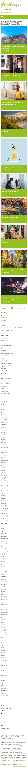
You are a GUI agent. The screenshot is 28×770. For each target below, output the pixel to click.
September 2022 (4, 521)
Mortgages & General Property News (9, 353)
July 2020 (3, 586)
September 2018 (4, 642)
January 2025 (4, 450)
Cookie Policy (16, 766)
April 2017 (3, 685)
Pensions (3, 358)
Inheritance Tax (4, 340)
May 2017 (3, 683)
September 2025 (4, 429)
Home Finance (4, 335)
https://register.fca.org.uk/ (7, 745)
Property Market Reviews (7, 366)
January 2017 (4, 693)
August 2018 (4, 645)
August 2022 (4, 523)
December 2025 (4, 422)
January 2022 (4, 541)
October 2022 (4, 518)
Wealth (2, 388)
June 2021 (3, 559)
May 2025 (3, 440)
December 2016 (4, 695)
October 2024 (4, 457)
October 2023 (4, 488)
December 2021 (4, 543)
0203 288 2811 (18, 750)
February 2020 (4, 599)
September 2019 (4, 612)
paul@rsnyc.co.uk (6, 12)
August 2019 (4, 614)
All (1, 315)
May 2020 (3, 592)
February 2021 (4, 569)
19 (21, 308)
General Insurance (5, 333)
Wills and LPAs (4, 391)
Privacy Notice (23, 766)
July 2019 (3, 617)
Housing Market (5, 338)
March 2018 (3, 657)
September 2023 (4, 490)
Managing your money (6, 345)
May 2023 (3, 500)
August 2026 (4, 402)
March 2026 (4, 414)
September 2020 (4, 581)
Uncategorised (4, 386)
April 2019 (3, 624)
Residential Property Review (7, 371)
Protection (3, 368)
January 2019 (4, 632)
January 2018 (4, 662)
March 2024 (4, 475)
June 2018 (3, 650)
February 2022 (4, 538)
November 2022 (4, 516)
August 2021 (4, 554)
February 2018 (4, 660)
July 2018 (3, 647)
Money (2, 348)
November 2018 (4, 637)
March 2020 (4, 597)
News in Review (4, 355)
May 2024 (3, 470)
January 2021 (4, 571)
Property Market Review (7, 363)
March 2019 (3, 627)
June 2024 (3, 467)
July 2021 (3, 556)
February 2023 (4, 508)
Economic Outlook (5, 322)
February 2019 (4, 630)
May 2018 (3, 652)
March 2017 (3, 688)
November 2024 (4, 455)
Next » (24, 308)
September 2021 (4, 551)
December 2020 (4, 574)
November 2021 (4, 546)
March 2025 (4, 445)
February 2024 (4, 478)
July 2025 (3, 435)
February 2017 (4, 690)
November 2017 (4, 668)
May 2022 (3, 531)
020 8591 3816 (7, 10)
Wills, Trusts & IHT (5, 393)
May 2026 (3, 409)
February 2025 (4, 447)
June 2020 (3, 589)
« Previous (3, 308)
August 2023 (4, 493)
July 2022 (3, 526)
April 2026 (3, 412)
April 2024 (3, 473)
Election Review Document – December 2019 (11, 328)
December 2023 (4, 483)
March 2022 (4, 536)
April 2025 (3, 442)
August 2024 (4, 462)
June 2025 (3, 437)
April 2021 (3, 564)
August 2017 (4, 675)
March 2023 (3, 505)
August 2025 (4, 432)
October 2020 (4, 579)
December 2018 (4, 635)
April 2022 (3, 533)
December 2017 (4, 665)
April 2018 (3, 655)
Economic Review (5, 325)
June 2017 (3, 680)
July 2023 (3, 495)
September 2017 (4, 673)
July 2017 (3, 678)
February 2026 (4, 417)
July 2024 (3, 465)
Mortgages (3, 350)
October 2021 (4, 548)
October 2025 (4, 427)
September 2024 (4, 460)
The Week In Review (6, 383)
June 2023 (3, 498)
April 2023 (3, 503)
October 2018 (4, 640)
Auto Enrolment (5, 317)
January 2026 (4, 419)
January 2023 (4, 510)
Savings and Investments (7, 381)
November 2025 (4, 424)
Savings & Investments (6, 378)
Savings (2, 376)
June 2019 (3, 619)
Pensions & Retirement (6, 360)
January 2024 (4, 480)
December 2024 (4, 452)
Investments (4, 343)
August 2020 (4, 584)
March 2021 (3, 566)
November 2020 (4, 576)
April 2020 (3, 594)
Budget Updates (4, 320)
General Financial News (6, 330)
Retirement (3, 373)
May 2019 (3, 622)
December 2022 (4, 513)
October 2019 (4, 609)
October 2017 (4, 670)
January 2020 (4, 602)
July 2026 (3, 404)
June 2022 (3, 528)
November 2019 (4, 607)
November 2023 (4, 485)
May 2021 (3, 561)
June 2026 (3, 407)
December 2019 (4, 604)
